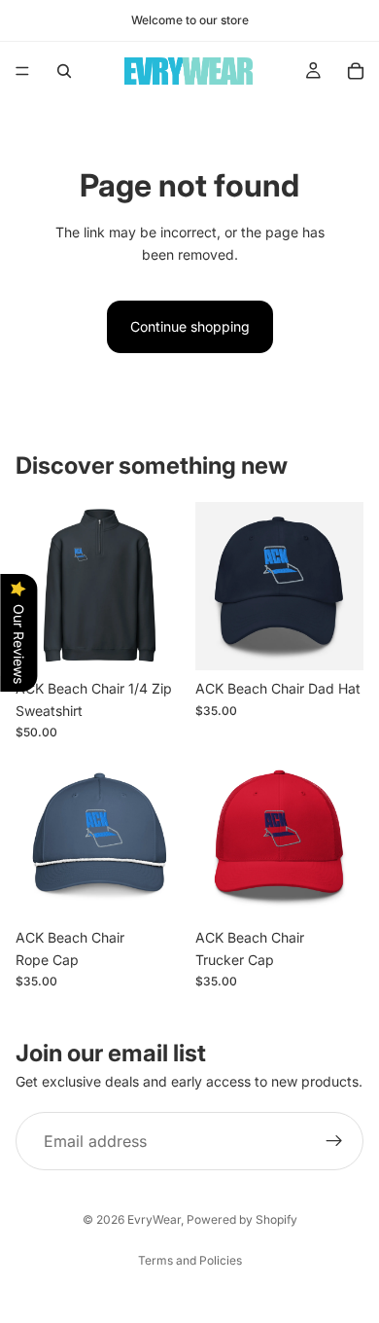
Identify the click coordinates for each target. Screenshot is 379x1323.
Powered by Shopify (242, 1219)
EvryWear (154, 1219)
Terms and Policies (190, 1260)
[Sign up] (334, 1141)
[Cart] (355, 71)
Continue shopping (190, 326)
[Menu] (22, 71)
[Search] (64, 71)
